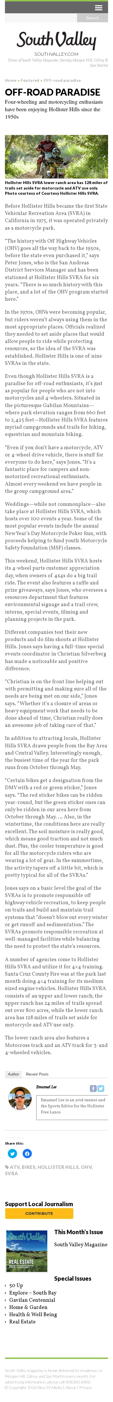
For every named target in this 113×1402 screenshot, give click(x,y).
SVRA (11, 1173)
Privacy (85, 1387)
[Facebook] (93, 1088)
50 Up (16, 1285)
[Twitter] (100, 1088)
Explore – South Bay (33, 1293)
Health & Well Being (33, 1315)
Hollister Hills (58, 1167)
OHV (86, 1167)
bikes (28, 1167)
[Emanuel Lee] (20, 1106)
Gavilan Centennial (32, 1300)
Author (13, 1074)
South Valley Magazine (80, 1245)
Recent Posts (37, 1074)
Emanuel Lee (46, 1087)
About (70, 1387)
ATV (14, 1167)
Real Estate (22, 1322)
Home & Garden (28, 1307)
